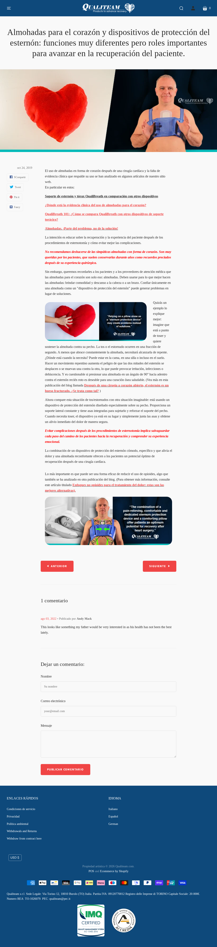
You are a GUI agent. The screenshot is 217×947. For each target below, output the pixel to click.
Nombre (46, 676)
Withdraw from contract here (24, 838)
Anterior (59, 566)
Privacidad (13, 816)
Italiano (113, 809)
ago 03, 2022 (48, 618)
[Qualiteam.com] (109, 8)
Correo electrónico (53, 701)
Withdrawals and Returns (22, 831)
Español (113, 816)
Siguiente (157, 566)
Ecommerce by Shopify (114, 871)
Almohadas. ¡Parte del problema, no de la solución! (81, 228)
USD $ (14, 857)
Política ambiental (17, 824)
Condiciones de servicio (21, 809)
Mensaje (46, 725)
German (113, 824)
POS (91, 871)
